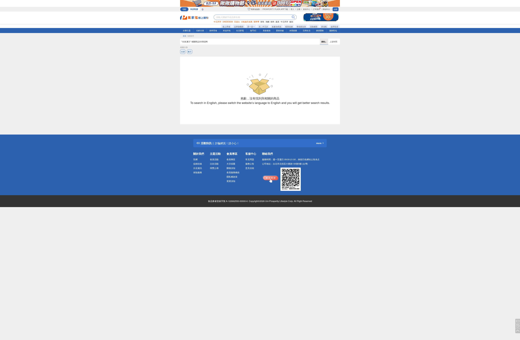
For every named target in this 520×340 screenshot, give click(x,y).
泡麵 (267, 21)
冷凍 (183, 51)
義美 (277, 21)
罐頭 (291, 21)
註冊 (298, 9)
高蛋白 (237, 21)
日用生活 (306, 30)
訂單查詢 (316, 9)
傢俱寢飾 (320, 30)
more (318, 143)
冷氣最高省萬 (246, 21)
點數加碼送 (276, 26)
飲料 (272, 21)
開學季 (256, 21)
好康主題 (187, 30)
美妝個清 (266, 30)
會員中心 (306, 9)
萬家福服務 (255, 9)
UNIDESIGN (227, 21)
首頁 (184, 36)
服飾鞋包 (333, 30)
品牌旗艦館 (238, 26)
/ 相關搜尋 (190, 36)
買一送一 (251, 26)
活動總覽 (313, 26)
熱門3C (253, 30)
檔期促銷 (289, 26)
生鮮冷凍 (200, 30)
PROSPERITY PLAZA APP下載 (275, 9)
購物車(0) (326, 9)
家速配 (324, 26)
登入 (292, 9)
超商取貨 (334, 26)
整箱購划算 (301, 26)
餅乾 (262, 21)
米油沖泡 (226, 30)
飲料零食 (213, 30)
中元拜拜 (217, 21)
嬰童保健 (280, 30)
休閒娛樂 (293, 30)
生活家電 (240, 30)
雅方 (189, 51)
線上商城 (226, 26)
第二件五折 (263, 26)
